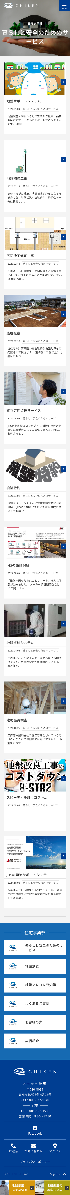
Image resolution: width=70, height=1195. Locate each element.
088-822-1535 (35, 1111)
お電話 (13, 1151)
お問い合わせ (33, 1151)
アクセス (55, 1151)
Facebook (35, 1133)
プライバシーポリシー (35, 1162)
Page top (55, 1174)
